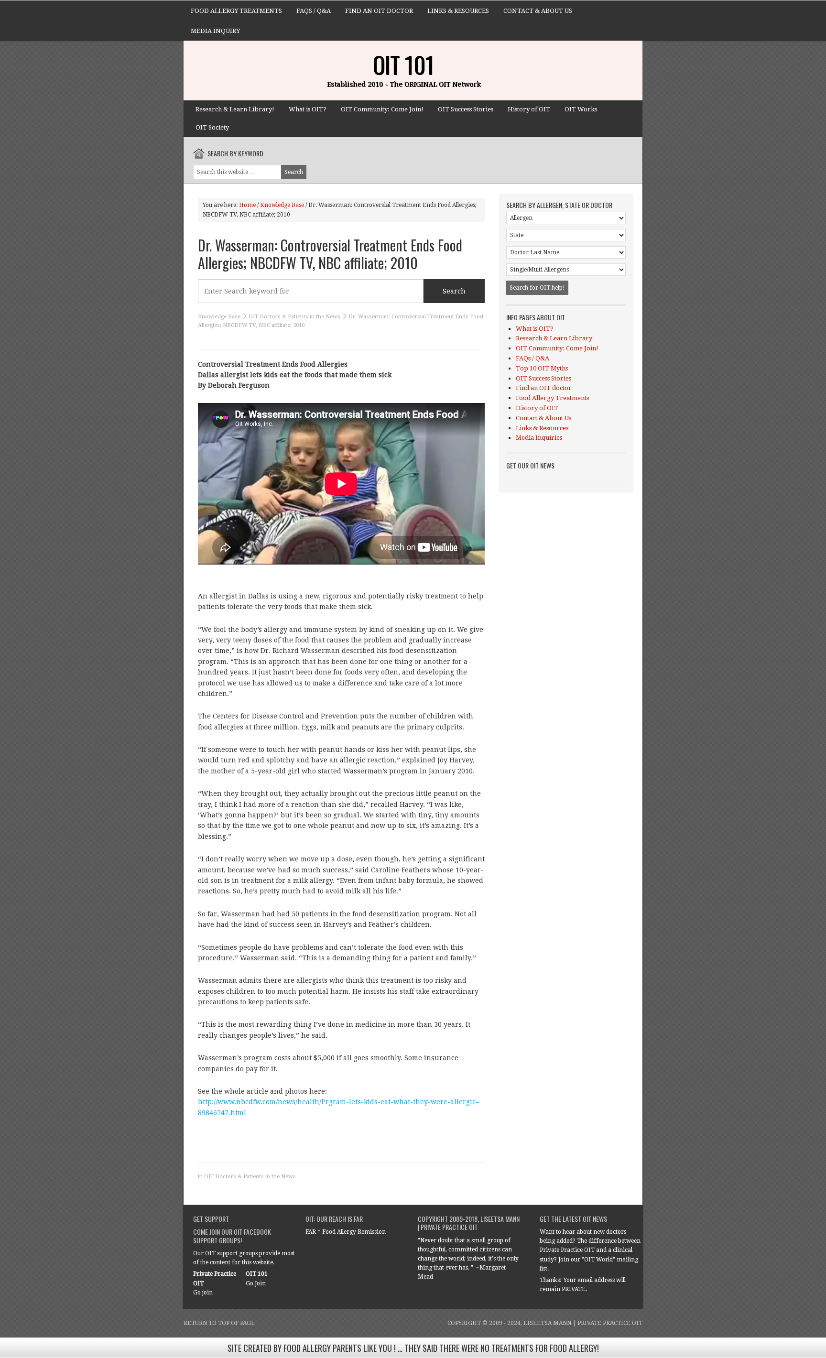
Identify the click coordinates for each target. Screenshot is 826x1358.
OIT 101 (403, 64)
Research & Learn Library (554, 338)
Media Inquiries (539, 437)
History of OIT (529, 109)
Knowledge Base (219, 317)
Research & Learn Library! (235, 109)
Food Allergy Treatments (236, 10)
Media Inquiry (215, 30)
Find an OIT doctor (379, 10)
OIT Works (581, 109)
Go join (203, 1292)
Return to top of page (219, 1323)
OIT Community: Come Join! (382, 109)
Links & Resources (458, 10)
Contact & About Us (537, 10)
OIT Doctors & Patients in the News (294, 317)
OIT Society (212, 127)
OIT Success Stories (465, 109)
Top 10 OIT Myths (542, 368)
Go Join (256, 1283)
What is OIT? (307, 109)
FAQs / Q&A (313, 10)
